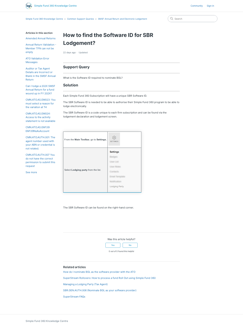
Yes (113, 245)
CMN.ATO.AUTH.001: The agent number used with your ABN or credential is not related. (40, 143)
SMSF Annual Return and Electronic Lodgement (122, 18)
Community (197, 5)
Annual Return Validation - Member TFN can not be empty (41, 48)
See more (31, 172)
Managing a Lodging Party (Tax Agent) (85, 284)
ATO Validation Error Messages (37, 60)
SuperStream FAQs (74, 296)
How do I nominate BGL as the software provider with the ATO (99, 271)
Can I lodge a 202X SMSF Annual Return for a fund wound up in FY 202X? (40, 89)
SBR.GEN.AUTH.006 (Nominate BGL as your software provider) (99, 290)
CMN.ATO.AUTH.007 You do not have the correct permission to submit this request (40, 160)
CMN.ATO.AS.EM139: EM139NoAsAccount (38, 129)
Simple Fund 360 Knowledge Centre (44, 18)
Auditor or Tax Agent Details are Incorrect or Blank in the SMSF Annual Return (41, 74)
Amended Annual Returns (41, 38)
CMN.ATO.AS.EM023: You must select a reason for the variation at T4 (41, 103)
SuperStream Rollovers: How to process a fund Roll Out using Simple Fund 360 (109, 278)
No (130, 245)
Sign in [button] (210, 5)
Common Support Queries (80, 18)
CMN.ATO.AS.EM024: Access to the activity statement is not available (40, 117)
